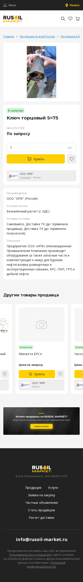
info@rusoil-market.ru (42, 539)
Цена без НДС (16, 128)
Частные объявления (41, 502)
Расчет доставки (41, 517)
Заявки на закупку (41, 495)
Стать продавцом (41, 510)
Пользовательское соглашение (30, 555)
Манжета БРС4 (30, 354)
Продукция (33, 487)
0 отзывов (25, 177)
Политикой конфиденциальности (46, 565)
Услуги (53, 487)
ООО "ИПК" (26, 173)
